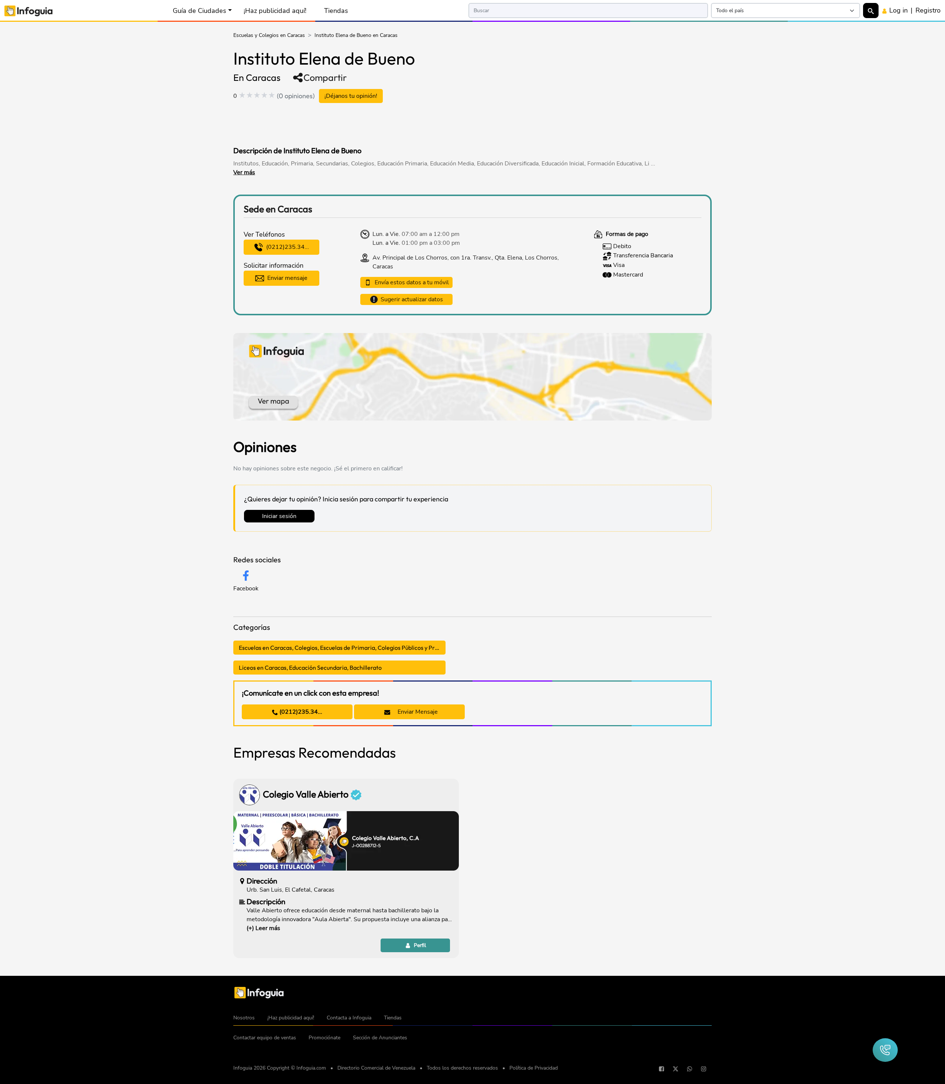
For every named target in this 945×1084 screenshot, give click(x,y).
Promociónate (324, 1037)
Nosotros (244, 1017)
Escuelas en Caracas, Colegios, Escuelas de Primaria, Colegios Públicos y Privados (342, 647)
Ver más (244, 172)
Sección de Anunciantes (380, 1037)
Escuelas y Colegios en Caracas (269, 35)
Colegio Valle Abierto (306, 794)
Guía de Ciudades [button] (199, 10)
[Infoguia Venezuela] (28, 10)
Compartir (325, 77)
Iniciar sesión (279, 516)
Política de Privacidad (533, 1067)
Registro (928, 10)
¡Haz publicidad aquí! (275, 10)
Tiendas (336, 10)
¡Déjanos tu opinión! (350, 96)
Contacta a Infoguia (349, 1017)
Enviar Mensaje (417, 712)
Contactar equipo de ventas (264, 1037)
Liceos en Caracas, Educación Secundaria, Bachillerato (310, 667)
